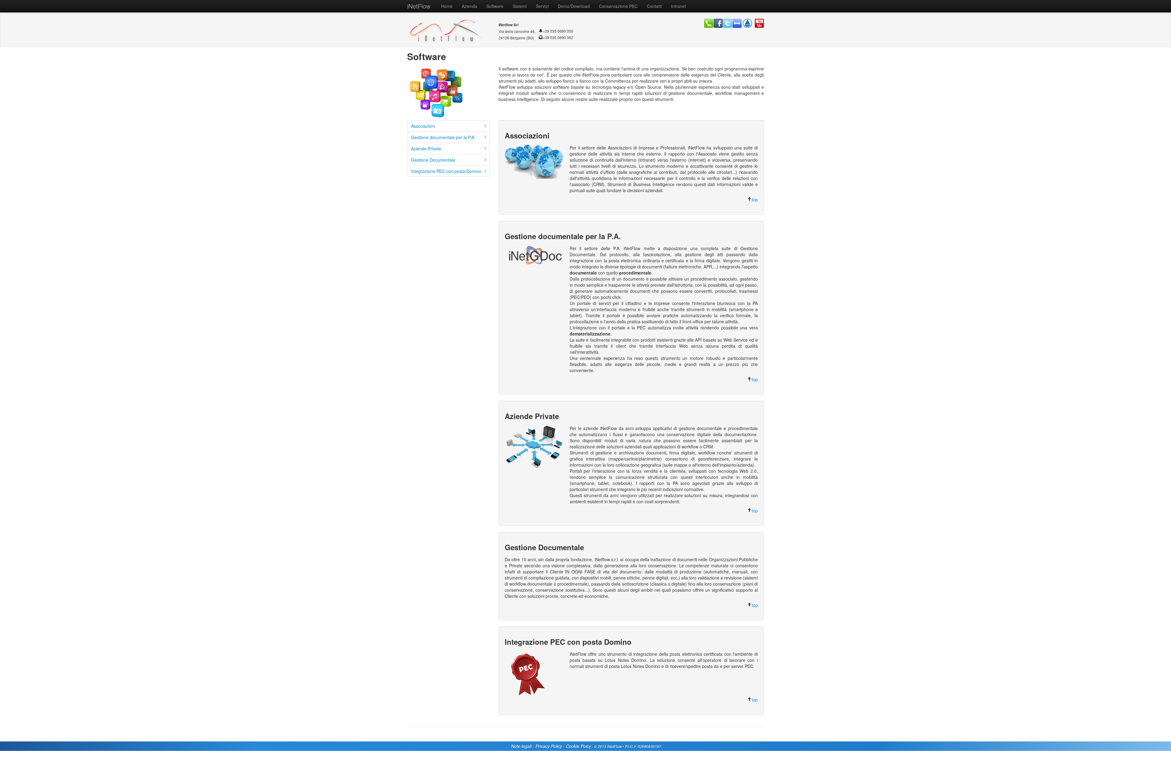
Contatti (654, 6)
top (755, 199)
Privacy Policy (548, 746)
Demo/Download (574, 6)
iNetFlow (418, 6)
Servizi (542, 6)
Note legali (521, 746)
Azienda (469, 6)
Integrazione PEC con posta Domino (446, 171)
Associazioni (423, 126)
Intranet (678, 6)
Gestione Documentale (433, 160)
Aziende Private (426, 148)
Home (447, 6)
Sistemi (520, 6)
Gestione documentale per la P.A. (443, 137)
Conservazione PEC (618, 6)
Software (494, 6)
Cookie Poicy (578, 746)
